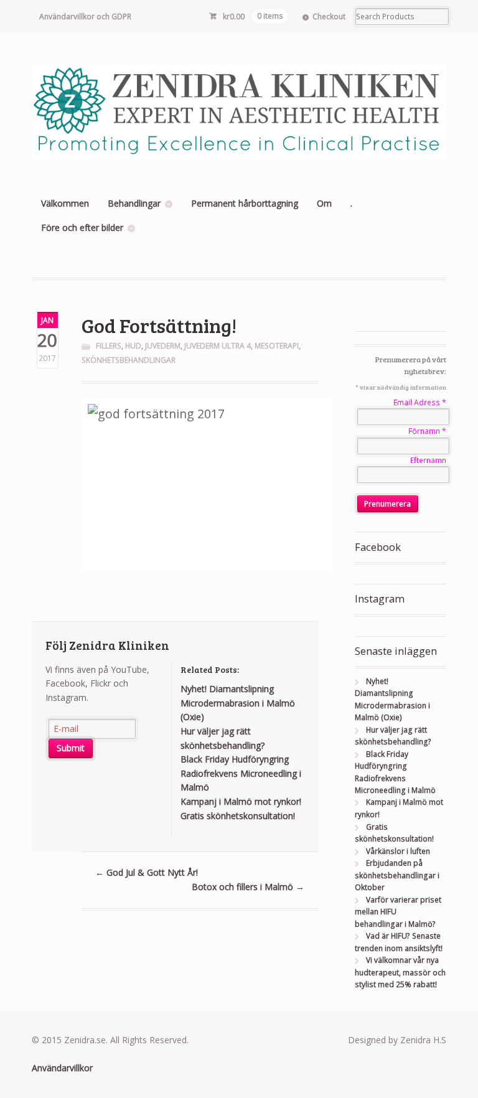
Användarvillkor (62, 1068)
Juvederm (162, 345)
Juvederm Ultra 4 (217, 345)
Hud (133, 345)
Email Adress (419, 402)
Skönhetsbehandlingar (129, 360)
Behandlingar (134, 203)
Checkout (328, 16)
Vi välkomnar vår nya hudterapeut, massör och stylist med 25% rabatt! (400, 972)
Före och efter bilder (82, 227)
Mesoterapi (277, 345)
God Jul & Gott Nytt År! (146, 872)
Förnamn (427, 431)
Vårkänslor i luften (398, 851)
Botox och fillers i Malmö (248, 887)
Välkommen (65, 203)
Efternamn (428, 460)
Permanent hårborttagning (244, 203)
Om (324, 203)
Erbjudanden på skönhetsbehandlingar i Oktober (397, 875)
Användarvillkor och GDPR (85, 16)
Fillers (108, 345)
